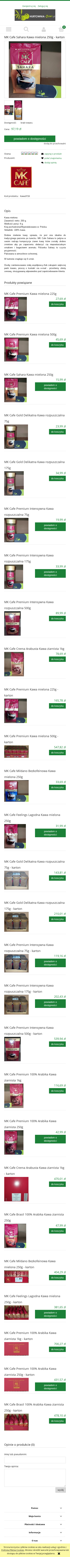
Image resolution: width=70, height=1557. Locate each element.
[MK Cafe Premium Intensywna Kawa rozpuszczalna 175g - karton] (19, 1005)
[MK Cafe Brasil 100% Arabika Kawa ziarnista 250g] (19, 1236)
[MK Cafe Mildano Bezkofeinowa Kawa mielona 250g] (19, 791)
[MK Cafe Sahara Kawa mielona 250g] (19, 390)
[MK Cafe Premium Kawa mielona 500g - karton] (19, 751)
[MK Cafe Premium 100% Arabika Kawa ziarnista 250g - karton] (19, 1384)
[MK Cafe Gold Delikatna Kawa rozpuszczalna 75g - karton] (19, 880)
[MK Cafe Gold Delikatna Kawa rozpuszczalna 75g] (19, 436)
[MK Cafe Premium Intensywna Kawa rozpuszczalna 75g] (19, 530)
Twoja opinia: (11, 1466)
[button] (9, 29)
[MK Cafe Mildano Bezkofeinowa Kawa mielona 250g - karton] (19, 1276)
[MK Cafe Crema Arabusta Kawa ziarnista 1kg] (19, 664)
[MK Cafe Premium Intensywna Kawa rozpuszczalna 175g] (19, 577)
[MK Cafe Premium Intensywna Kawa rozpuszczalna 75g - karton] (19, 963)
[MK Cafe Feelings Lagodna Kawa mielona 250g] (19, 836)
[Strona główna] (35, 15)
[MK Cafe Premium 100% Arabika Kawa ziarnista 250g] (19, 1142)
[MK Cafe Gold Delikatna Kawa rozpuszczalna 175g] (19, 483)
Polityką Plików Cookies (12, 1550)
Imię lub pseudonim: (15, 1454)
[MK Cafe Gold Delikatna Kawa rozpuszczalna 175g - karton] (19, 922)
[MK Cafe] (21, 176)
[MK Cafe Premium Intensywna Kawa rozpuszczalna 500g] (19, 623)
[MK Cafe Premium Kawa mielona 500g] (19, 350)
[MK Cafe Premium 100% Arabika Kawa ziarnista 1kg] (19, 1096)
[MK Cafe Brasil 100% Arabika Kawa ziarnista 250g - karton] (19, 1422)
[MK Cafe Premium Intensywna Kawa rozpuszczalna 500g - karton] (19, 1049)
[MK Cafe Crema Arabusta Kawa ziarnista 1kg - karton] (19, 1189)
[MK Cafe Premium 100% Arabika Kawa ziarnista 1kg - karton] (19, 1349)
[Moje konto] (44, 29)
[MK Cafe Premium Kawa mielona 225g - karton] (19, 711)
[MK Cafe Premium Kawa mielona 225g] (19, 309)
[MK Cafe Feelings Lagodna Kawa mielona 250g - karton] (19, 1312)
